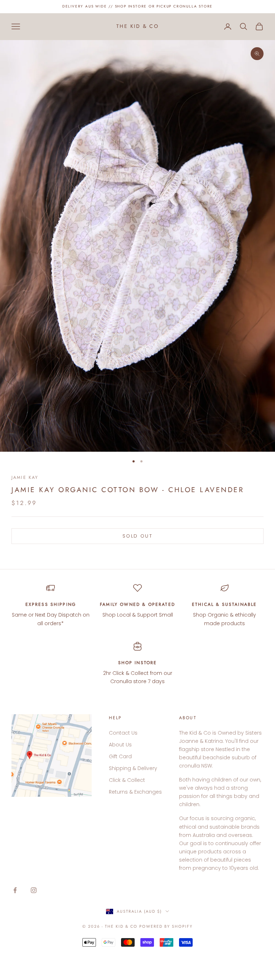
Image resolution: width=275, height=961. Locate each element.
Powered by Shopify (166, 926)
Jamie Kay (24, 477)
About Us (120, 744)
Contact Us (123, 732)
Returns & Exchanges (135, 791)
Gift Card (120, 756)
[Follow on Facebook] (15, 890)
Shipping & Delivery (133, 768)
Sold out (137, 536)
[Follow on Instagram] (33, 890)
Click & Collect (127, 780)
